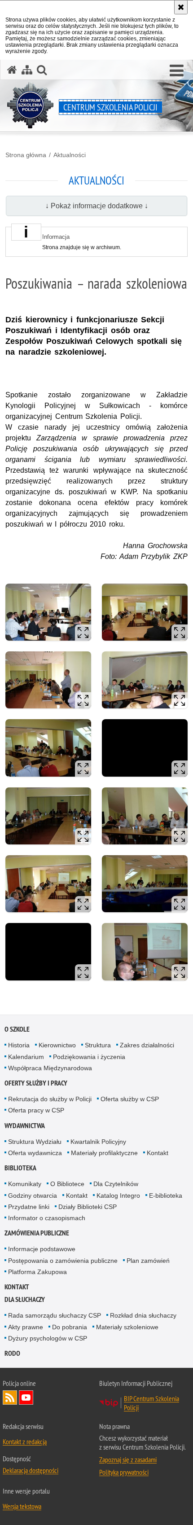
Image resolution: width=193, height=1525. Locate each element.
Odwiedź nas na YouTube (26, 1397)
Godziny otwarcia (32, 1195)
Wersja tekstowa (22, 1506)
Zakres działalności (147, 1045)
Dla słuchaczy (24, 1299)
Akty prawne (25, 1327)
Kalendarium (26, 1056)
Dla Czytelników (115, 1183)
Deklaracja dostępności (30, 1470)
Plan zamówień (148, 1260)
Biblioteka (20, 1168)
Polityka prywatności (124, 1472)
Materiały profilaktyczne (104, 1152)
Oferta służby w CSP (130, 1099)
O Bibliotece (67, 1183)
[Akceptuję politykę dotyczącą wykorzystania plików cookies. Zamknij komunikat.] (181, 7)
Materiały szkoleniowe (127, 1327)
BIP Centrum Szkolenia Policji (151, 1403)
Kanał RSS (10, 1397)
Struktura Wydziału (34, 1141)
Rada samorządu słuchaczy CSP (54, 1315)
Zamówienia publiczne (36, 1233)
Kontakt (157, 1152)
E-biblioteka (165, 1195)
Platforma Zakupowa (37, 1271)
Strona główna (25, 154)
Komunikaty (24, 1183)
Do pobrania (69, 1327)
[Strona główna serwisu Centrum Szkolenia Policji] (12, 69)
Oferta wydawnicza (35, 1152)
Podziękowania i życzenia (89, 1056)
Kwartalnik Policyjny (98, 1141)
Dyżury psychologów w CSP (47, 1338)
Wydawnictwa (24, 1125)
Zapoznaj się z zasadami (128, 1459)
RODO (12, 1353)
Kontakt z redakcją (25, 1441)
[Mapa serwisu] (27, 69)
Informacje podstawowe (41, 1249)
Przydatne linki (28, 1206)
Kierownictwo (57, 1045)
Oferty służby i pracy (35, 1083)
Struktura (98, 1045)
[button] (177, 71)
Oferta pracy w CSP (36, 1110)
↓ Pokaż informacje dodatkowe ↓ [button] (96, 206)
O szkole (17, 1029)
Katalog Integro (118, 1195)
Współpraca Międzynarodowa (50, 1068)
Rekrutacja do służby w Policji (50, 1099)
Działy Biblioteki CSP (87, 1206)
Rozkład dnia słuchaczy (143, 1315)
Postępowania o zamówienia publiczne (63, 1260)
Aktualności (69, 154)
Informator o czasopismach (46, 1218)
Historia (19, 1045)
